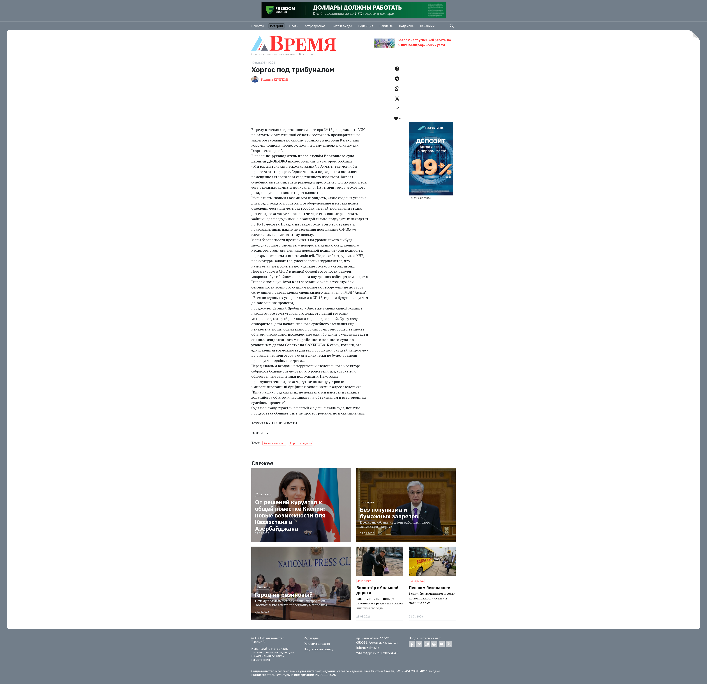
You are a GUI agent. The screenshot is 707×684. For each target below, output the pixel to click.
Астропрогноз (315, 26)
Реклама (386, 26)
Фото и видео (342, 26)
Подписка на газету (318, 649)
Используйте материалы (270, 649)
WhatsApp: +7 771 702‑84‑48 (377, 653)
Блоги (293, 26)
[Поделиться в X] (397, 98)
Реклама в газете (317, 644)
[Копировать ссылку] (397, 108)
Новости (257, 26)
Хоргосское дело (274, 443)
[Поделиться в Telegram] (397, 78)
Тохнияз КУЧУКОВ (274, 79)
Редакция (365, 26)
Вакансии (427, 26)
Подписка (406, 26)
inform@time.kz (367, 648)
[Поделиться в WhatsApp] (397, 88)
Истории (276, 26)
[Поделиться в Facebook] (397, 68)
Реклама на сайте (420, 198)
